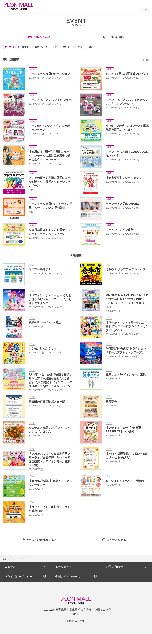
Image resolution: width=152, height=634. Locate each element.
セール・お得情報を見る (41, 539)
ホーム (11, 558)
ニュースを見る (116, 539)
